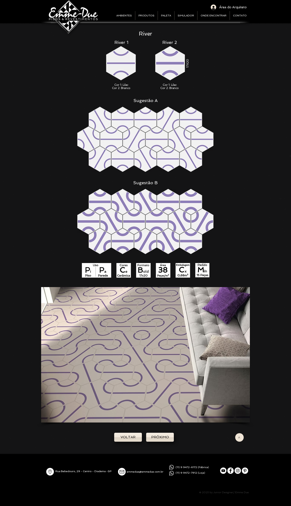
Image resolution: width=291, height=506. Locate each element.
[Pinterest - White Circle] (245, 470)
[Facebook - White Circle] (230, 470)
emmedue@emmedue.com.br (145, 471)
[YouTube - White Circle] (223, 470)
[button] (145, 355)
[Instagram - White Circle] (238, 470)
